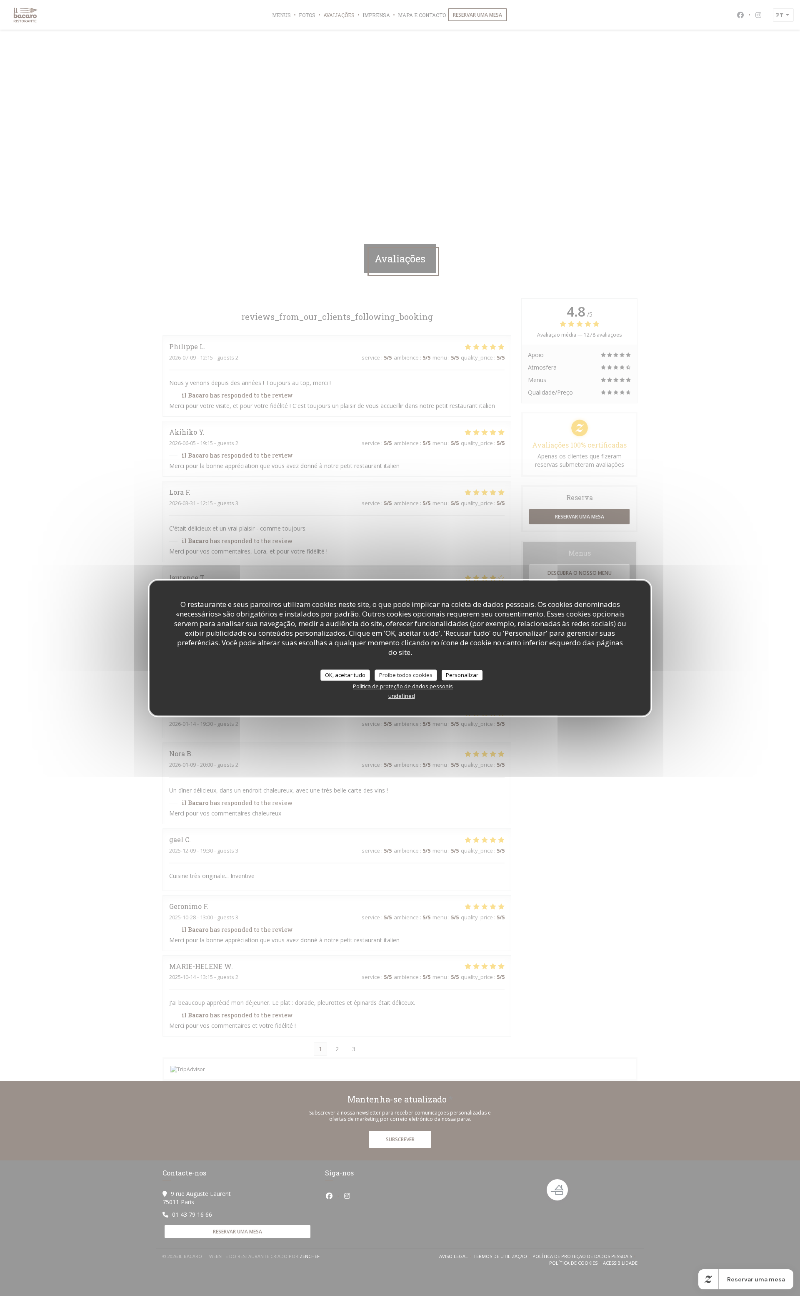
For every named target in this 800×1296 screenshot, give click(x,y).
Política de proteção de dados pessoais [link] (403, 686)
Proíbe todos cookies (405, 675)
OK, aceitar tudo (345, 675)
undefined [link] (401, 696)
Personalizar (462, 675)
